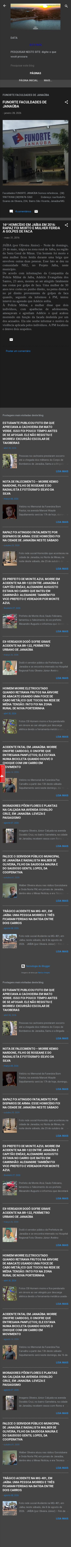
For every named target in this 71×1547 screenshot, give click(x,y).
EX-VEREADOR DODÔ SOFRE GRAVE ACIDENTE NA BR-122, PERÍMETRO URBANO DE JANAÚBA (27, 645)
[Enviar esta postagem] (36, 212)
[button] (66, 102)
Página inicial (28, 80)
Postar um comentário (18, 351)
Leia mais (62, 471)
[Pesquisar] (66, 7)
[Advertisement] (35, 379)
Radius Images (44, 973)
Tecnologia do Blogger (37, 966)
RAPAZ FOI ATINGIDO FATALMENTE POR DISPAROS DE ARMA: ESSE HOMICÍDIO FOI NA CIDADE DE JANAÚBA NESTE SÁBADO (31, 536)
